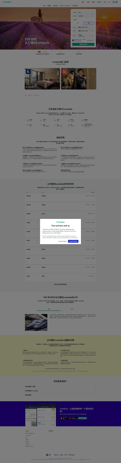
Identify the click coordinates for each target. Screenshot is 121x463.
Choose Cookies (62, 241)
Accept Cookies (73, 241)
